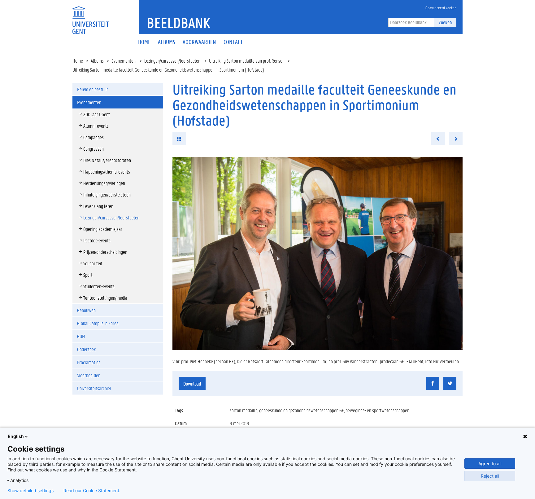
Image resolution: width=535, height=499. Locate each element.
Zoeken (445, 22)
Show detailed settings (30, 490)
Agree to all (489, 463)
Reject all (490, 476)
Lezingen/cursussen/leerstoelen (172, 60)
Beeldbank (178, 22)
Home (77, 60)
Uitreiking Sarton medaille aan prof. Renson (247, 60)
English (16, 436)
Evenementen (123, 60)
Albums (97, 60)
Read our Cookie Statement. (91, 490)
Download (192, 383)
